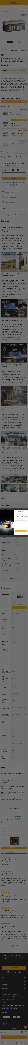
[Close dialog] (27, 510)
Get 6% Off (21, 531)
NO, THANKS (21, 533)
